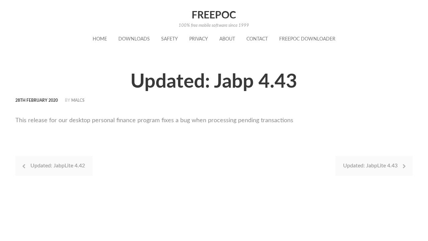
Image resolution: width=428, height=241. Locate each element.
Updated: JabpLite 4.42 (57, 165)
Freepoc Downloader (307, 39)
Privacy (198, 39)
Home (100, 39)
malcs (78, 100)
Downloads (134, 39)
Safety (169, 39)
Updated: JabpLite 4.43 (370, 165)
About (227, 39)
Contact (257, 39)
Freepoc (214, 15)
